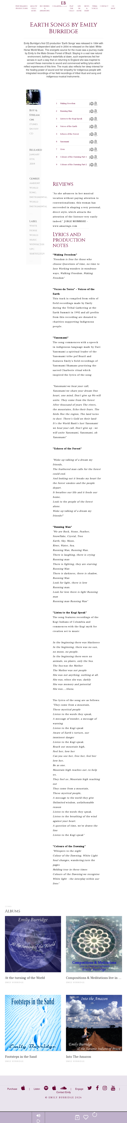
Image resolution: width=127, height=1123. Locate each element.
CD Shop (113, 7)
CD (31, 133)
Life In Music (79, 8)
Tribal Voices (95, 7)
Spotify (34, 128)
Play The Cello (71, 8)
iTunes (33, 124)
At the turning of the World (25, 978)
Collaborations (59, 6)
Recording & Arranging (45, 8)
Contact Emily (63, 1092)
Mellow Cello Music (33, 8)
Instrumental (38, 197)
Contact (104, 6)
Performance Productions (22, 7)
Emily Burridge (14, 982)
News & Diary (86, 8)
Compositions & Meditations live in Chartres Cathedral (94, 978)
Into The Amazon (78, 1057)
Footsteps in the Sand (21, 1057)
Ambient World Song (34, 188)
